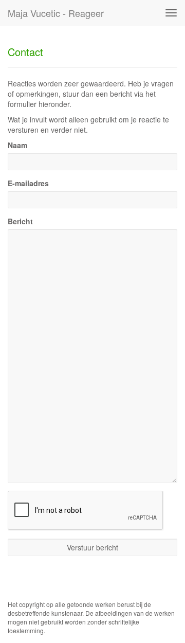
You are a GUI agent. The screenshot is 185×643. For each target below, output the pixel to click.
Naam (17, 145)
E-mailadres (28, 183)
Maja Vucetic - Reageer (56, 13)
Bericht (20, 221)
